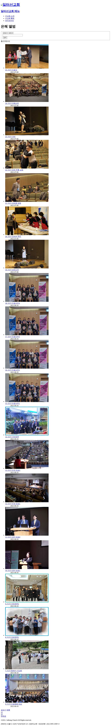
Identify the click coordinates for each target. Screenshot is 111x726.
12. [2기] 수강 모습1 (12, 504)
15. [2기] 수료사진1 (12, 403)
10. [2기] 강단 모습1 (12, 570)
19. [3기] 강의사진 (12, 270)
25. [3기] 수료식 (11, 70)
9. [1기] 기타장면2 (12, 604)
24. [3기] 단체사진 (12, 103)
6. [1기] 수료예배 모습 (13, 704)
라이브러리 (9, 21)
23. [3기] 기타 (10, 137)
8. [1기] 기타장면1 (12, 637)
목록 (8, 710)
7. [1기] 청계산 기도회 (13, 671)
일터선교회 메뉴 (10, 11)
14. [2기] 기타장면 (12, 437)
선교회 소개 (9, 16)
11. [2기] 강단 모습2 (12, 537)
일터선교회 (11, 4)
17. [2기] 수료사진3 (12, 337)
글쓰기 (3, 710)
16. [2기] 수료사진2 (12, 370)
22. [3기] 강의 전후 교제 (14, 170)
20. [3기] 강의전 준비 (13, 236)
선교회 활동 (9, 18)
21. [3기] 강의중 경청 (13, 203)
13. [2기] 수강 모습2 (12, 470)
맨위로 (3, 716)
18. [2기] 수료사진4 (12, 303)
